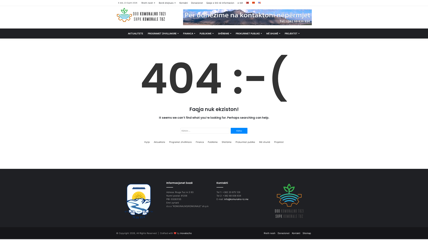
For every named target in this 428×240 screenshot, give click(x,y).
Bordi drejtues (166, 3)
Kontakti (183, 3)
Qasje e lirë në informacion (220, 3)
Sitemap (307, 233)
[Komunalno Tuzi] (141, 15)
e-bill (240, 3)
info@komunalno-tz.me (236, 199)
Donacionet (197, 3)
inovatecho (186, 233)
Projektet (291, 33)
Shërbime (223, 33)
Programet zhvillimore (162, 33)
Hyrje (147, 142)
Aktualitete (135, 33)
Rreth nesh (147, 3)
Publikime (205, 33)
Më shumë (272, 33)
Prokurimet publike (248, 33)
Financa (188, 33)
